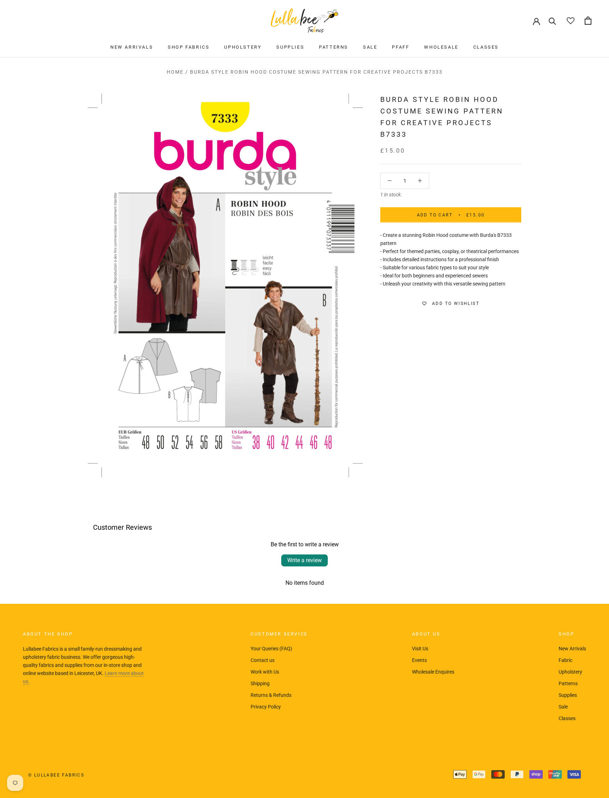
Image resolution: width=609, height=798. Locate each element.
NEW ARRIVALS (131, 47)
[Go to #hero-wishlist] (570, 20)
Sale (563, 707)
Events (419, 660)
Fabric (565, 660)
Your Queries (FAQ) (271, 648)
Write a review (304, 560)
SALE (370, 47)
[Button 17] (390, 180)
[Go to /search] (552, 20)
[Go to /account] (536, 20)
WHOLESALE (441, 47)
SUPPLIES (290, 47)
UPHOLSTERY (243, 47)
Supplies (568, 695)
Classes (567, 718)
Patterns (568, 683)
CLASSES (486, 47)
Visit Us (420, 648)
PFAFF (400, 47)
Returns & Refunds (271, 695)
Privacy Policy (266, 707)
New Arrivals (572, 648)
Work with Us (265, 672)
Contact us (263, 660)
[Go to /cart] (588, 21)
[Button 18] (420, 180)
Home (175, 72)
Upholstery (570, 672)
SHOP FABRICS (188, 47)
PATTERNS (333, 47)
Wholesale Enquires (433, 672)
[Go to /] (304, 20)
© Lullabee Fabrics (56, 775)
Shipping (260, 683)
